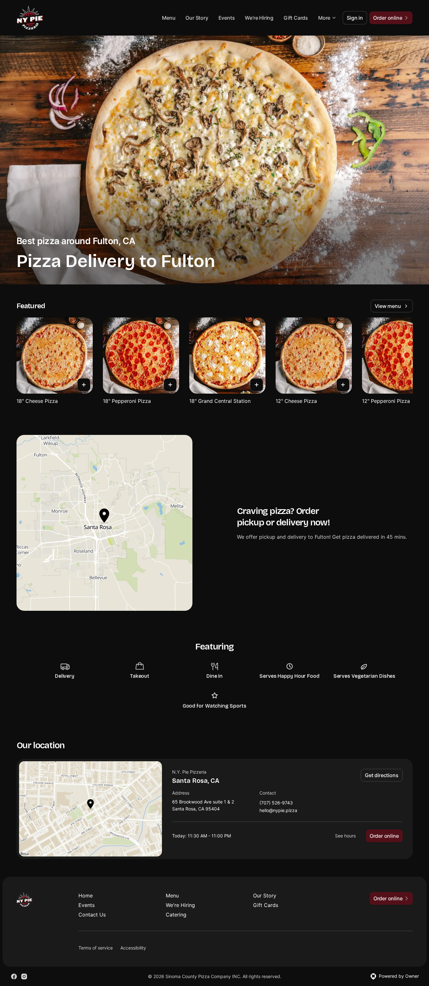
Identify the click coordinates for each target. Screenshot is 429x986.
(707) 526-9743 (276, 803)
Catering (176, 914)
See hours (345, 835)
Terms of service (95, 947)
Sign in (355, 18)
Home (85, 895)
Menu (168, 18)
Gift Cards (296, 18)
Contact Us (92, 914)
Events (226, 18)
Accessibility (133, 947)
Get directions (381, 775)
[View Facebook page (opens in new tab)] (14, 976)
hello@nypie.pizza (278, 811)
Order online (384, 836)
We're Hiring (259, 18)
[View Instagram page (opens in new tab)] (24, 976)
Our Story (196, 18)
